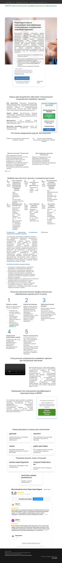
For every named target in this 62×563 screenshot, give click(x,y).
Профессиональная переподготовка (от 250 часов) (49, 122)
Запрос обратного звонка (47, 412)
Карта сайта (8, 551)
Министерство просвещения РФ (13, 554)
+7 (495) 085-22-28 (9, 2)
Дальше (49, 129)
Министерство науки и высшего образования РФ (17, 552)
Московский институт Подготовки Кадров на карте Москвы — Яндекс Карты (31, 546)
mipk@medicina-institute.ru (22, 2)
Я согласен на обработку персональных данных (23, 82)
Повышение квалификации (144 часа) (49, 116)
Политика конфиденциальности (49, 556)
